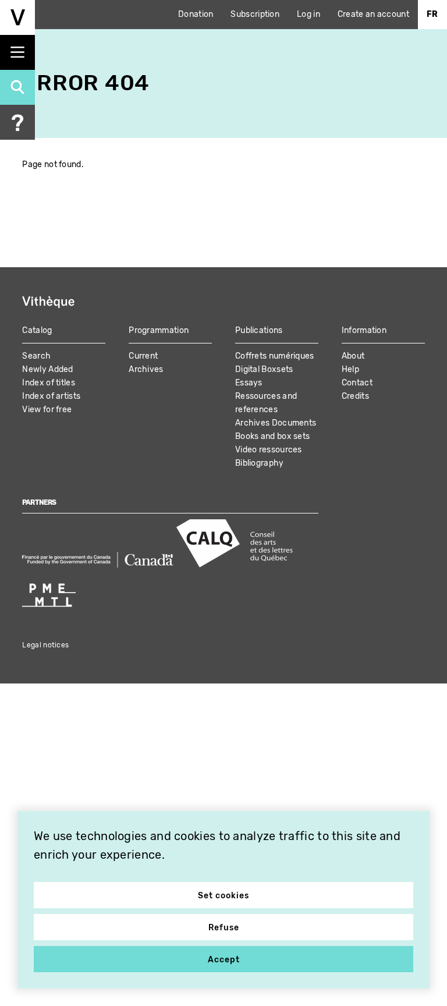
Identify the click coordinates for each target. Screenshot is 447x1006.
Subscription (254, 14)
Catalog (37, 330)
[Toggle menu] (17, 52)
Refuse (223, 928)
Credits (355, 396)
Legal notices (45, 645)
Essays (248, 383)
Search (36, 356)
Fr (432, 14)
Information (364, 330)
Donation (195, 14)
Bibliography (259, 463)
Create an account (373, 14)
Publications (259, 330)
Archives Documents (275, 423)
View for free (47, 410)
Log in (308, 14)
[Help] (17, 122)
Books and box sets (272, 436)
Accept (224, 960)
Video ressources (268, 450)
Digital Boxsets (264, 369)
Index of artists (51, 396)
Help (350, 369)
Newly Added (47, 369)
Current (143, 356)
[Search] (17, 87)
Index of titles (48, 383)
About (353, 356)
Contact (357, 383)
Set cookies (223, 896)
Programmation (159, 330)
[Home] (17, 17)
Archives (146, 369)
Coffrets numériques (274, 356)
